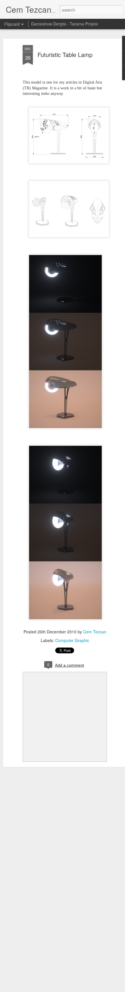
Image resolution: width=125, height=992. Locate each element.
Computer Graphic (72, 640)
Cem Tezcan (94, 632)
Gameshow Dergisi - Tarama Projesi (64, 24)
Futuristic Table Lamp (65, 54)
